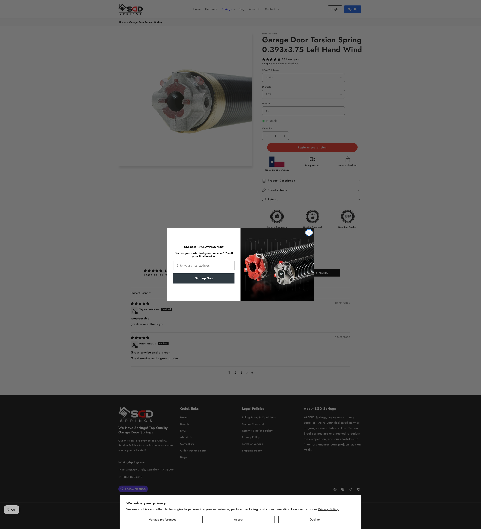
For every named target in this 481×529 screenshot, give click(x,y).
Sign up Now (204, 278)
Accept (238, 519)
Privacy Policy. (328, 509)
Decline (315, 519)
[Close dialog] (309, 232)
